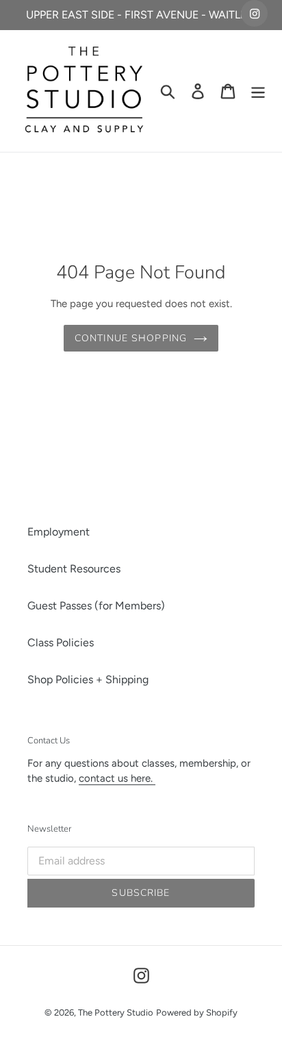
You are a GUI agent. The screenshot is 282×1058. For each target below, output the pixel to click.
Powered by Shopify (197, 1012)
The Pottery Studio (115, 1012)
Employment (58, 531)
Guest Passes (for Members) (96, 605)
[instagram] (254, 13)
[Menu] (258, 91)
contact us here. (117, 778)
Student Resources (73, 568)
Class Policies (60, 642)
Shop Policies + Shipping (88, 679)
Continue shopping (131, 338)
